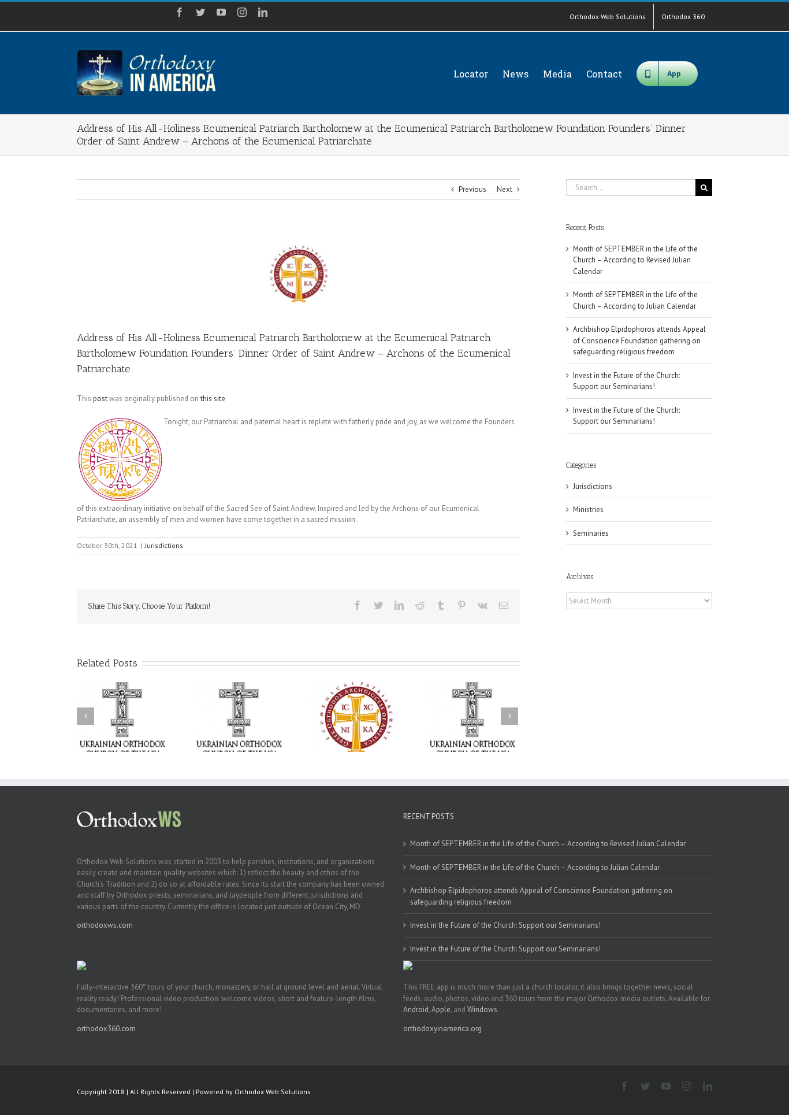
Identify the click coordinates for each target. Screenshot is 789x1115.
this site (212, 398)
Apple (441, 1009)
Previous (472, 189)
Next (504, 189)
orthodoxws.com (105, 925)
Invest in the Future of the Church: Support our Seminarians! (505, 925)
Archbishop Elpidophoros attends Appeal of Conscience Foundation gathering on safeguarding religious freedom (639, 340)
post (100, 398)
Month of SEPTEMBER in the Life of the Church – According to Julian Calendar (535, 867)
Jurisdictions (164, 545)
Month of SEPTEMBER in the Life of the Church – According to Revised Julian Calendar (635, 260)
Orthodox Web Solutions (273, 1091)
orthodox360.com (106, 1028)
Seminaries (591, 533)
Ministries (588, 509)
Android (416, 1009)
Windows (482, 1009)
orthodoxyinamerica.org (442, 1028)
